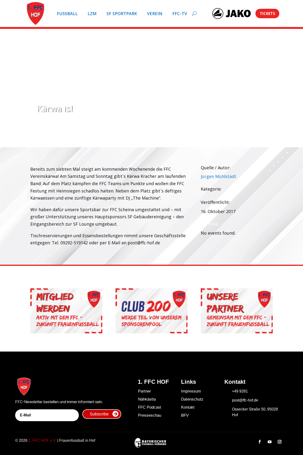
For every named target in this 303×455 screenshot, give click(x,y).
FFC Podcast (149, 407)
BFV (185, 415)
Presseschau (149, 415)
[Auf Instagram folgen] (279, 442)
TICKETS (267, 13)
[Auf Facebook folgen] (259, 442)
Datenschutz (192, 399)
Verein (154, 13)
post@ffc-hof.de (245, 400)
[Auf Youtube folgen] (269, 442)
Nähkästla (147, 399)
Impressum (191, 391)
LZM (92, 13)
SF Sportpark (122, 13)
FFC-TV (179, 13)
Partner (144, 391)
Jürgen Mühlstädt (218, 176)
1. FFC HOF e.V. (42, 440)
